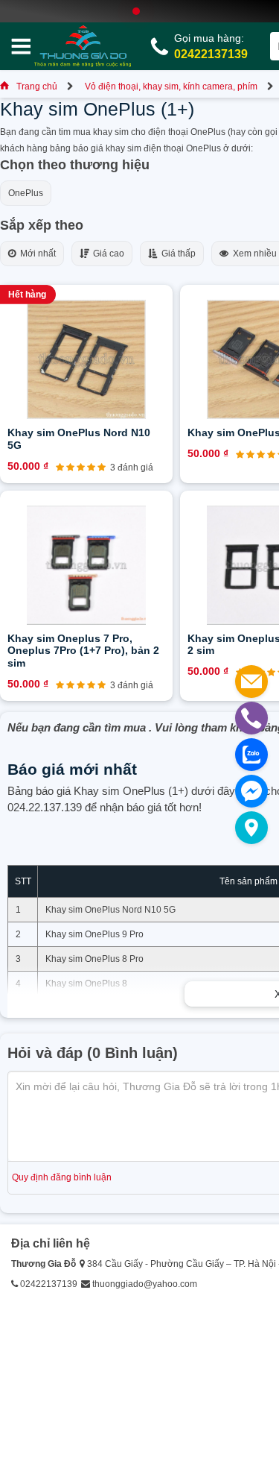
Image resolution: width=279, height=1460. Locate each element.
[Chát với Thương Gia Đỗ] (251, 791)
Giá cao (106, 253)
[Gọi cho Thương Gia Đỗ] (251, 718)
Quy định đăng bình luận (62, 1177)
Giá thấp (176, 253)
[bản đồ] (251, 827)
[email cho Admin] (251, 681)
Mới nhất (36, 253)
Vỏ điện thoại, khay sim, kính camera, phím (171, 86)
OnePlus (25, 193)
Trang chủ (36, 86)
